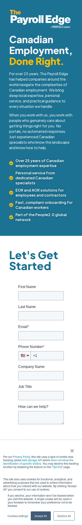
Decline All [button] (64, 516)
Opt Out (57, 467)
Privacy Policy (21, 456)
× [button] (72, 449)
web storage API (32, 460)
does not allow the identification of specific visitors (38, 461)
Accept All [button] (41, 516)
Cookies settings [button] (18, 516)
